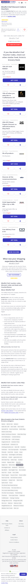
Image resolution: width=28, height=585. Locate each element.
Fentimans (4, 449)
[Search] (19, 2)
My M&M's (4, 470)
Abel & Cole (10, 424)
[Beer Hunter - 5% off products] (22, 153)
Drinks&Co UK (14, 444)
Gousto (16, 452)
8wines (3, 424)
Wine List (16, 508)
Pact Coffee (16, 472)
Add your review (14, 275)
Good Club (10, 452)
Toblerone (22, 495)
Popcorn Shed (14, 475)
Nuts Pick (4, 472)
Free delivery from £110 (8, 230)
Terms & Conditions (14, 542)
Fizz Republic (23, 449)
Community (21, 526)
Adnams (16, 424)
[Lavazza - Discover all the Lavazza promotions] (22, 177)
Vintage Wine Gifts (17, 500)
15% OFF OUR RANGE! (7, 68)
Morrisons (21, 467)
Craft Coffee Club (6, 439)
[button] (22, 2)
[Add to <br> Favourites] (24, 29)
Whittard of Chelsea (18, 505)
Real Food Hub (5, 477)
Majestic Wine (10, 462)
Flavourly (4, 452)
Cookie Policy (4, 583)
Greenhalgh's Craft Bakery (15, 454)
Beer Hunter (5, 151)
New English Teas (13, 470)
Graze (20, 452)
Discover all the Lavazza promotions (9, 178)
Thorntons (4, 495)
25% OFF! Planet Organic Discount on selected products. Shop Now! (9, 125)
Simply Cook (12, 480)
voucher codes (11, 16)
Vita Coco (4, 503)
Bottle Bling (22, 429)
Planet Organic (5, 120)
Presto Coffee (22, 475)
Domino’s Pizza (15, 442)
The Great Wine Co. (16, 488)
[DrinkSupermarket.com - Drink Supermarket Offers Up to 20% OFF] (22, 202)
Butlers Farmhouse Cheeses (9, 434)
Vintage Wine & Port (7, 500)
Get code (14, 80)
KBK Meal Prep (5, 459)
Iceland (10, 457)
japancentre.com (17, 457)
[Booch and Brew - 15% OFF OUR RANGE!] (22, 67)
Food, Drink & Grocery (16, 64)
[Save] (8, 85)
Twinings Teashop (14, 498)
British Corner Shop (7, 431)
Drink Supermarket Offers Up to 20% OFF (9, 204)
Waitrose (10, 503)
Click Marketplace (6, 437)
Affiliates (7, 530)
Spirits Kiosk (5, 482)
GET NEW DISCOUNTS (14, 45)
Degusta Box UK (6, 442)
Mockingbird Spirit (6, 467)
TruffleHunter (5, 91)
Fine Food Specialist (13, 449)
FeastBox (23, 447)
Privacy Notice (14, 537)
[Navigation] (25, 2)
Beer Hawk (13, 426)
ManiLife (18, 462)
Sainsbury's (4, 480)
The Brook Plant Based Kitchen (10, 485)
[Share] (20, 85)
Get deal (14, 109)
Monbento (4, 227)
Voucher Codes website (7, 410)
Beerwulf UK (5, 429)
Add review (4, 21)
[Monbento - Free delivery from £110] (22, 230)
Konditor (20, 459)
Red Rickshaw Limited (16, 477)
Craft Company (15, 439)
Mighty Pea (4, 465)
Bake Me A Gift (5, 426)
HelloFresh (4, 457)
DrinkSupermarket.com (7, 200)
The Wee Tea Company (8, 493)
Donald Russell (5, 444)
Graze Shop (5, 454)
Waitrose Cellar (17, 503)
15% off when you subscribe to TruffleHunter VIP (8, 95)
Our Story (21, 523)
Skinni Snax (19, 480)
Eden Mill (17, 447)
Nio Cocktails (22, 470)
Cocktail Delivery (16, 437)
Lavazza (4, 175)
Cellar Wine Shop (21, 434)
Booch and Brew (6, 64)
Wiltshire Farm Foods (7, 508)
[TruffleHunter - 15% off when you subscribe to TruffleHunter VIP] (22, 94)
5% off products (7, 153)
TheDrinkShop (18, 493)
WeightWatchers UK (7, 505)
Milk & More (12, 465)
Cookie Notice (14, 540)
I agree (23, 574)
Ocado (9, 472)
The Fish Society (6, 488)
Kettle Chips (14, 459)
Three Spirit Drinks (13, 495)
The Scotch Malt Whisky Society (10, 490)
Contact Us (7, 527)
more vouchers (14, 252)
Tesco (10, 482)
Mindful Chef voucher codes (11, 412)
